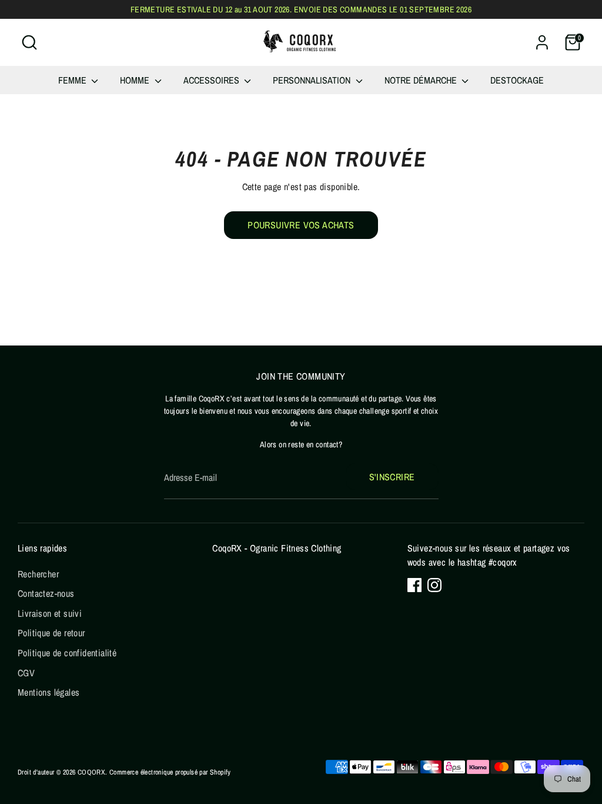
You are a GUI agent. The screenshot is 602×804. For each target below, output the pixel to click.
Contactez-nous (46, 593)
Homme (136, 80)
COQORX (91, 772)
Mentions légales (48, 692)
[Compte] (542, 42)
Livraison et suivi (50, 613)
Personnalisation (313, 80)
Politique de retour (51, 632)
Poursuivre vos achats (301, 224)
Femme (73, 80)
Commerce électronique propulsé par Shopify (170, 772)
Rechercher (38, 573)
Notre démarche (421, 80)
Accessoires (212, 80)
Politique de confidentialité (67, 652)
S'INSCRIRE (392, 476)
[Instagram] (434, 585)
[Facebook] (414, 585)
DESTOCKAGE (517, 80)
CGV (26, 672)
